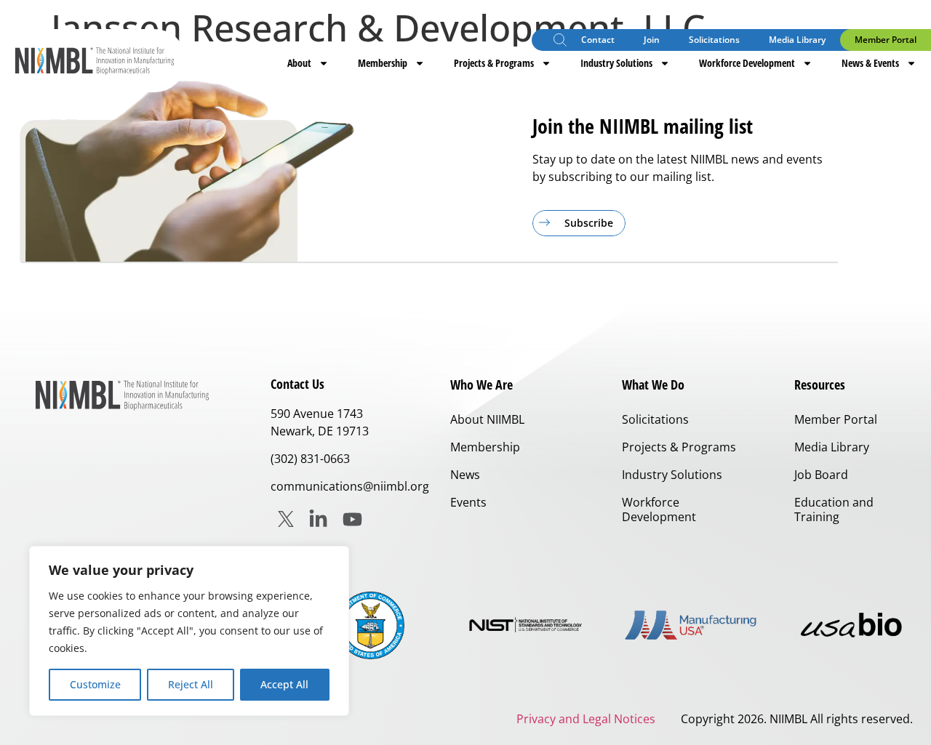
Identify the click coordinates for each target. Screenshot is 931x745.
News (465, 475)
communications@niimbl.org (350, 486)
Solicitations (714, 39)
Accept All (284, 684)
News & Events (870, 63)
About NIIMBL (487, 419)
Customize (95, 684)
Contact (598, 39)
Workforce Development (747, 63)
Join (652, 39)
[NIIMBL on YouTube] (352, 519)
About (299, 63)
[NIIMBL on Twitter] (286, 519)
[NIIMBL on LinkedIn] (318, 519)
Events (468, 502)
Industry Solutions (616, 63)
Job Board (821, 475)
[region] (189, 631)
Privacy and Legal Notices (585, 719)
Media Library (797, 39)
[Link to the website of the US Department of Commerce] (370, 625)
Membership (382, 63)
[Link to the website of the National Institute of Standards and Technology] (530, 625)
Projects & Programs (494, 63)
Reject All (190, 684)
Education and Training (834, 509)
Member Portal (885, 39)
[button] (560, 41)
